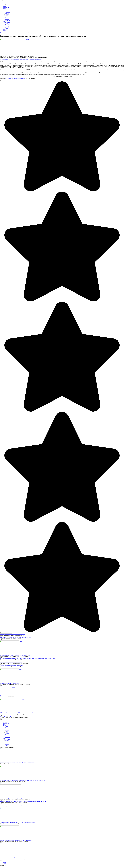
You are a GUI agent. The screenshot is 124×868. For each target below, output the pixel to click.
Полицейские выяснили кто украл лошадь (9, 683)
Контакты (5, 863)
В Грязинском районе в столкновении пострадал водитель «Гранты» (15, 655)
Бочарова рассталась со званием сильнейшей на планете (12, 634)
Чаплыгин (7, 20)
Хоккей (6, 28)
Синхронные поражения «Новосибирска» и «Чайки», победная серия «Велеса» (17, 822)
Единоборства (8, 24)
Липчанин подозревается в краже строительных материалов (13, 695)
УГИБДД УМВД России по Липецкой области (15, 78)
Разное (4, 30)
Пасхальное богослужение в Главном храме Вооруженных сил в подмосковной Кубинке (19, 798)
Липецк (7, 15)
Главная (4, 6)
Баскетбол (7, 22)
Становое (7, 16)
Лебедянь (7, 14)
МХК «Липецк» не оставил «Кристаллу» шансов (11, 662)
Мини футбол (8, 26)
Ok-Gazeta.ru (3, 1)
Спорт (4, 21)
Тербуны (7, 17)
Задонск (7, 13)
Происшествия (6, 7)
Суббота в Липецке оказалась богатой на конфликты (11, 665)
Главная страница (4, 32)
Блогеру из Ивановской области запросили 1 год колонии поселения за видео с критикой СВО (21, 804)
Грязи (6, 9)
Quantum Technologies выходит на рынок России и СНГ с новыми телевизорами (17, 762)
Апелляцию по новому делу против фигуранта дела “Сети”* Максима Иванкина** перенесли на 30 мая (23, 801)
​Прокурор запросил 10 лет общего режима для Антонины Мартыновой (16, 840)
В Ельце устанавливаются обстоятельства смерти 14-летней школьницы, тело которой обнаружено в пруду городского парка (27, 658)
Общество (5, 29)
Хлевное (7, 19)
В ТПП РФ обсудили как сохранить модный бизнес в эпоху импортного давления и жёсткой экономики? (23, 780)
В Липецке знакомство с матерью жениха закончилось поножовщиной (15, 637)
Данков (6, 10)
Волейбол (7, 23)
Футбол (7, 27)
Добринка (7, 12)
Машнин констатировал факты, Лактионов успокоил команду (13, 857)
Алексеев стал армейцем (5, 716)
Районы (4, 8)
